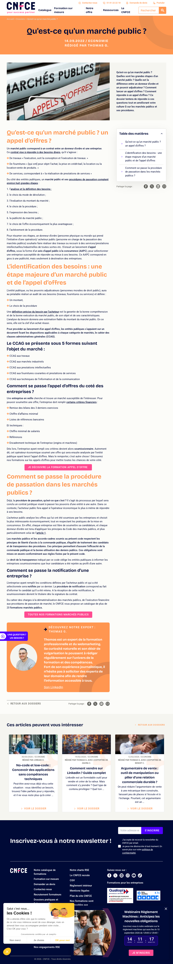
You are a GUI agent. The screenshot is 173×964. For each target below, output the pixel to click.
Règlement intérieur (81, 885)
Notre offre (89, 10)
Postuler (161, 3)
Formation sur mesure (63, 10)
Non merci (15, 940)
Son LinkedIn (53, 687)
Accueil (10, 19)
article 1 (41, 533)
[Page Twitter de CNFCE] (115, 875)
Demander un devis (44, 884)
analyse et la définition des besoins (31, 189)
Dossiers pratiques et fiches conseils (46, 901)
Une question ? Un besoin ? (16, 636)
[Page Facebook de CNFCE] (109, 875)
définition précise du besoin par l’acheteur (35, 311)
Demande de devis (138, 3)
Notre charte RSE (79, 870)
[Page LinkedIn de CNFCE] (121, 875)
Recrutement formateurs (47, 894)
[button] (7, 951)
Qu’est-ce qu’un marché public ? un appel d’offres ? (143, 143)
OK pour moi (62, 940)
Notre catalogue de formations (45, 872)
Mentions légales (79, 890)
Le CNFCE (125, 10)
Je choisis (39, 940)
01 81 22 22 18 (113, 3)
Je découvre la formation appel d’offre (58, 467)
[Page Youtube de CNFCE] (134, 875)
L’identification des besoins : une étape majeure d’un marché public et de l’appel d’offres (143, 157)
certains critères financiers (81, 402)
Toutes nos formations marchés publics (58, 614)
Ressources (111, 10)
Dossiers (20, 19)
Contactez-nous (89, 3)
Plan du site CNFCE (81, 896)
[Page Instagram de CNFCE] (128, 875)
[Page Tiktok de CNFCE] (140, 875)
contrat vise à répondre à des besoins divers (35, 152)
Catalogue (44, 10)
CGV (72, 880)
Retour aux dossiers (25, 703)
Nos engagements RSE (47, 947)
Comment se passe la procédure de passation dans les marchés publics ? (143, 172)
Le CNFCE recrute (80, 875)
